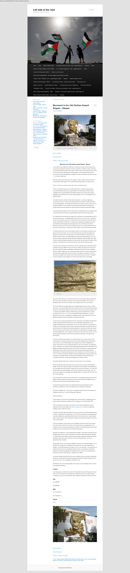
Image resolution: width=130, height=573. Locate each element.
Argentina (87, 65)
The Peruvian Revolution (85, 85)
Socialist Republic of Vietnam (51, 85)
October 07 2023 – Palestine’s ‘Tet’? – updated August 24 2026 (47, 78)
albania (54, 560)
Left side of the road (44, 9)
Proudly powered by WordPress (65, 567)
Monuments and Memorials (77, 559)
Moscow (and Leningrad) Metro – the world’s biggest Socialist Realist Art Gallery (50, 75)
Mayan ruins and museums (57, 72)
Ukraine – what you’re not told (60, 160)
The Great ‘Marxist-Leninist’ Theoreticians (69, 85)
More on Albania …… (58, 153)
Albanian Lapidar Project (48, 65)
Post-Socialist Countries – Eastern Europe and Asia (63, 81)
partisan (75, 560)
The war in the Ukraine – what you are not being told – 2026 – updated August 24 (62, 88)
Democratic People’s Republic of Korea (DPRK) (43, 68)
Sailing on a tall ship (37, 85)
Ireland (85, 68)
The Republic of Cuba (38, 88)
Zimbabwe (62, 95)
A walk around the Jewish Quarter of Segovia (39, 142)
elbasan (61, 560)
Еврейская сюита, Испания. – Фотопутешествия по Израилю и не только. (40, 138)
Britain (92, 65)
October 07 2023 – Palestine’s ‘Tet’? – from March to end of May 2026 (40, 112)
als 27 (57, 560)
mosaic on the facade (66, 313)
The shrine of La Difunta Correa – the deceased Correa (40, 134)
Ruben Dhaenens (37, 129)
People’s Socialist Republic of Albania (41, 81)
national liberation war (68, 560)
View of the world (57, 157)
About (39, 65)
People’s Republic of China (76, 78)
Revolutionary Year (81, 81)
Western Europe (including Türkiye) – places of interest (45, 95)
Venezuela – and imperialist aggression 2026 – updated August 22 (69, 91)
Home (34, 65)
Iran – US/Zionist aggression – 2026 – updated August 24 (69, 68)
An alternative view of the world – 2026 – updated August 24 (69, 65)
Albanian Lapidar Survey (77, 407)
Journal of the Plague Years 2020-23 (41, 72)
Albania (58, 559)
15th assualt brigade (91, 559)
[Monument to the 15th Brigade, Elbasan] (75, 524)
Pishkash (55, 354)
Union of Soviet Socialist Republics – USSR (43, 91)
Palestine (65, 78)
